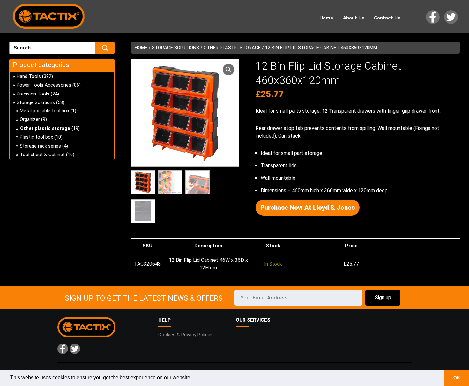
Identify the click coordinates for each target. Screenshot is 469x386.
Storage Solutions (175, 47)
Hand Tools (29, 76)
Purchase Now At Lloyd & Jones (307, 207)
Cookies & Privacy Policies (186, 334)
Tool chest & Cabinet (42, 154)
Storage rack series (40, 146)
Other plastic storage (232, 47)
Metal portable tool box (44, 111)
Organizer (30, 119)
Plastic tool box (36, 137)
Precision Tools (33, 94)
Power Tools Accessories (44, 85)
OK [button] (456, 377)
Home (326, 18)
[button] (228, 69)
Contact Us (387, 18)
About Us (353, 18)
